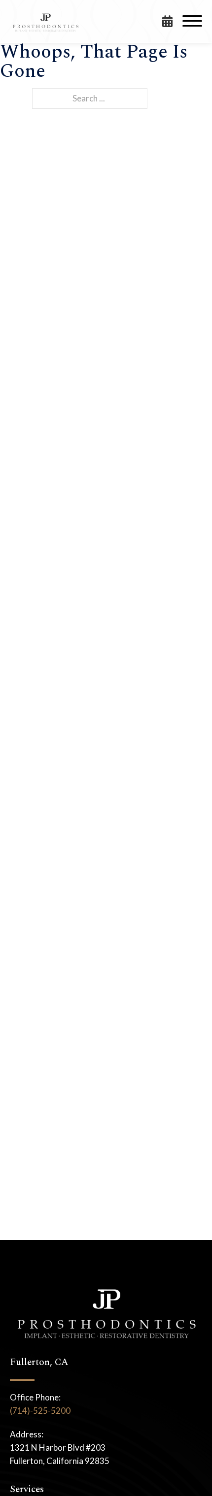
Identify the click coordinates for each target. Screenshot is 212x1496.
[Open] (192, 21)
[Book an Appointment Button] (172, 21)
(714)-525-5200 (40, 1410)
